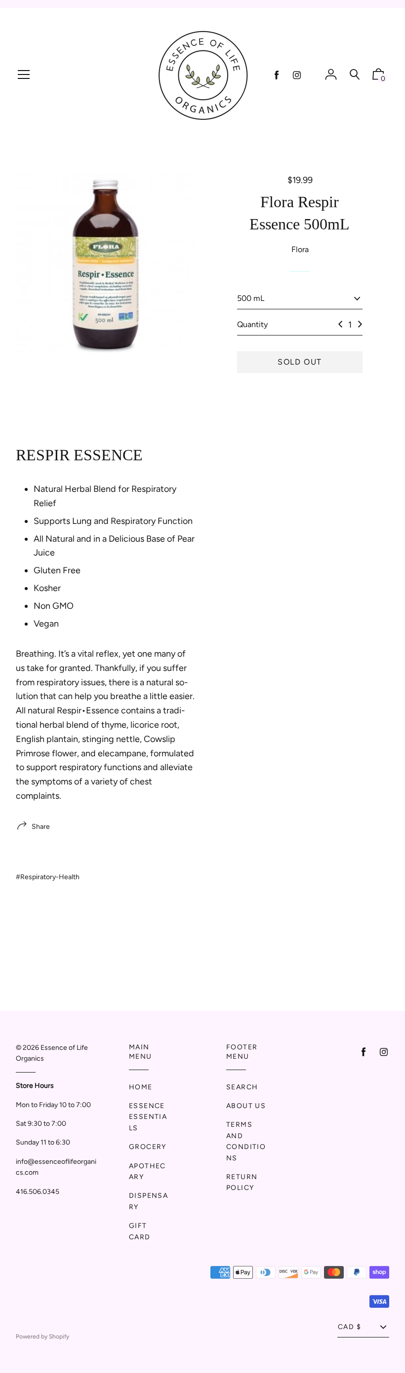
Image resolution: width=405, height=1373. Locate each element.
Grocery (147, 1147)
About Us (246, 1106)
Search (242, 1087)
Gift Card (140, 1231)
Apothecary (147, 1171)
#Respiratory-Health (48, 877)
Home (141, 1087)
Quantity (252, 324)
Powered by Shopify (42, 1336)
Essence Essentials (148, 1117)
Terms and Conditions (246, 1141)
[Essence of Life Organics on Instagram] (296, 75)
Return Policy (241, 1182)
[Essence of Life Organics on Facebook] (276, 75)
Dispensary (148, 1201)
